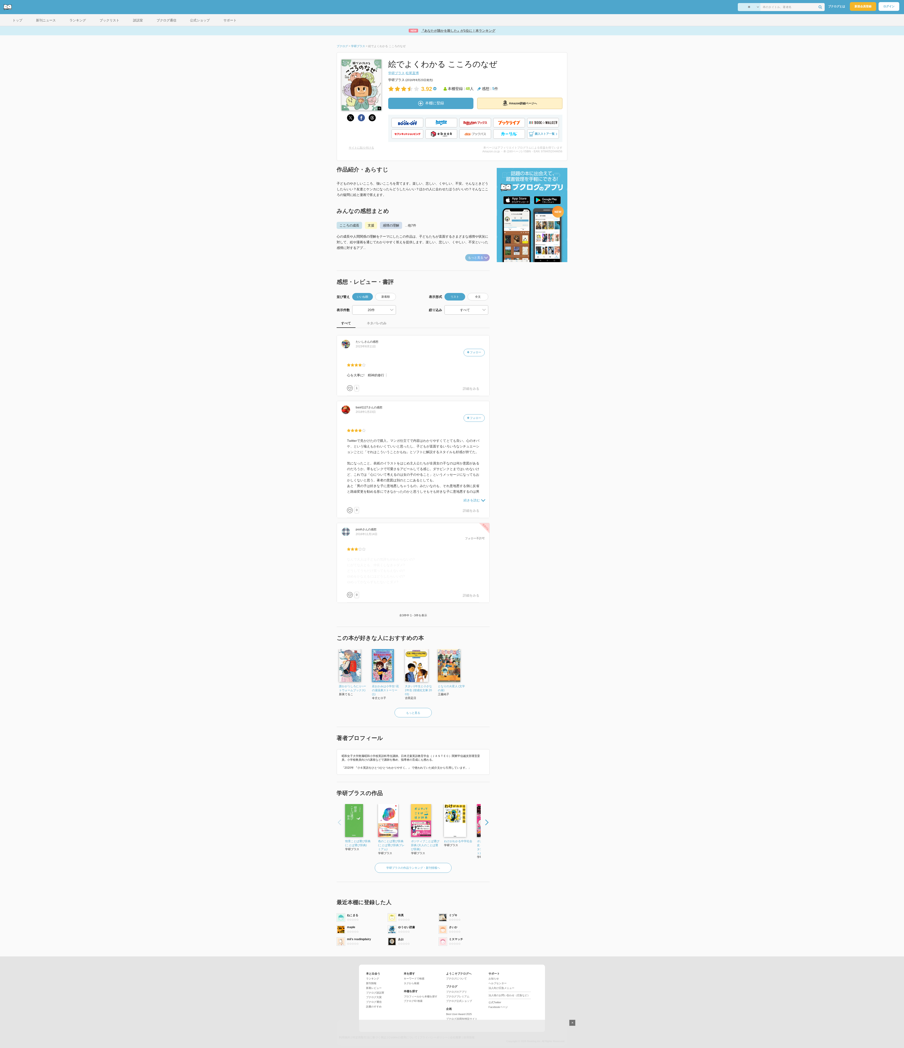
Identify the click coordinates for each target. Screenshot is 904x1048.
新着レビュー (374, 988)
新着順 (385, 296)
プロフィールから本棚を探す (420, 996)
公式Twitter (494, 1002)
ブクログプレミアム (457, 996)
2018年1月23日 (366, 412)
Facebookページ (498, 1007)
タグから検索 (411, 983)
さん (363, 341)
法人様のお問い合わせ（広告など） (509, 995)
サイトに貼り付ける (361, 147)
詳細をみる (471, 388)
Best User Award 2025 (459, 1014)
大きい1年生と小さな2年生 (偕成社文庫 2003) (418, 690)
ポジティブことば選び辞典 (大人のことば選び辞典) (425, 845)
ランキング (372, 978)
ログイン (889, 6)
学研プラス (396, 73)
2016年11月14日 (366, 534)
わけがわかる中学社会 (458, 841)
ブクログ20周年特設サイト (461, 1018)
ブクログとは (836, 6)
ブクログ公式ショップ (459, 1000)
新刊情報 (371, 983)
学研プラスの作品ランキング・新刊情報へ (413, 867)
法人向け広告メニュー (501, 988)
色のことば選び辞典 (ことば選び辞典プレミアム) (391, 845)
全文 (478, 296)
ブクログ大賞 (374, 997)
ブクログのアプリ (456, 991)
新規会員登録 (863, 6)
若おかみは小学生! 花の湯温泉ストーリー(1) (385, 690)
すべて (346, 323)
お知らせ (493, 978)
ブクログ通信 (374, 1001)
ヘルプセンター (497, 983)
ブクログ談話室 (375, 992)
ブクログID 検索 (413, 1000)
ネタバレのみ (377, 323)
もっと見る (475, 257)
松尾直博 (412, 73)
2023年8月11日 (366, 346)
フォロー (475, 352)
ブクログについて (456, 978)
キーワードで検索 (414, 978)
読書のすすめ (374, 1006)
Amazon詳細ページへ (523, 103)
